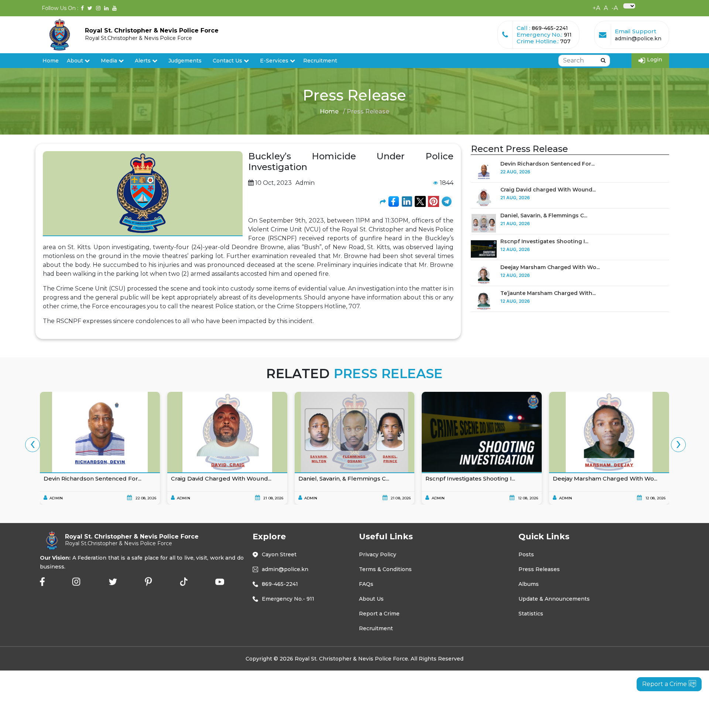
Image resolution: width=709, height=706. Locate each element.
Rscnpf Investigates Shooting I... (544, 241)
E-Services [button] (275, 60)
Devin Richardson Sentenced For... (547, 163)
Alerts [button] (143, 60)
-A (615, 7)
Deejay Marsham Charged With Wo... (550, 267)
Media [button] (110, 60)
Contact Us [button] (228, 60)
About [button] (76, 60)
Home (50, 60)
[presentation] (32, 444)
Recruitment (320, 60)
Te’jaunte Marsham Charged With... (548, 293)
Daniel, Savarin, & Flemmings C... (543, 215)
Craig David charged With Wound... (548, 189)
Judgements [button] (185, 60)
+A (596, 7)
